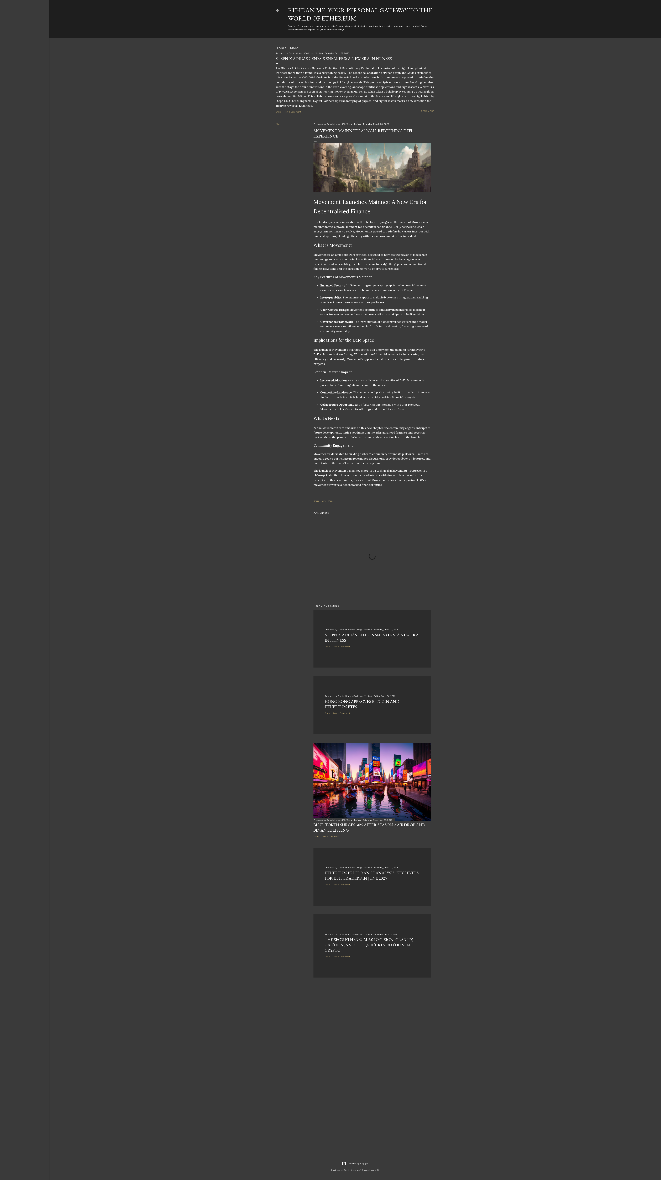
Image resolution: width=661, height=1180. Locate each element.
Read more (427, 111)
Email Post (327, 501)
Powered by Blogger (358, 1163)
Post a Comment (292, 111)
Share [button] (278, 111)
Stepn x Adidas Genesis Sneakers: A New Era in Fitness (334, 58)
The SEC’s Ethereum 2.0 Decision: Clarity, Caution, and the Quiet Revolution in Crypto (369, 945)
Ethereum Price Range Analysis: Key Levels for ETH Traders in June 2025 (372, 875)
